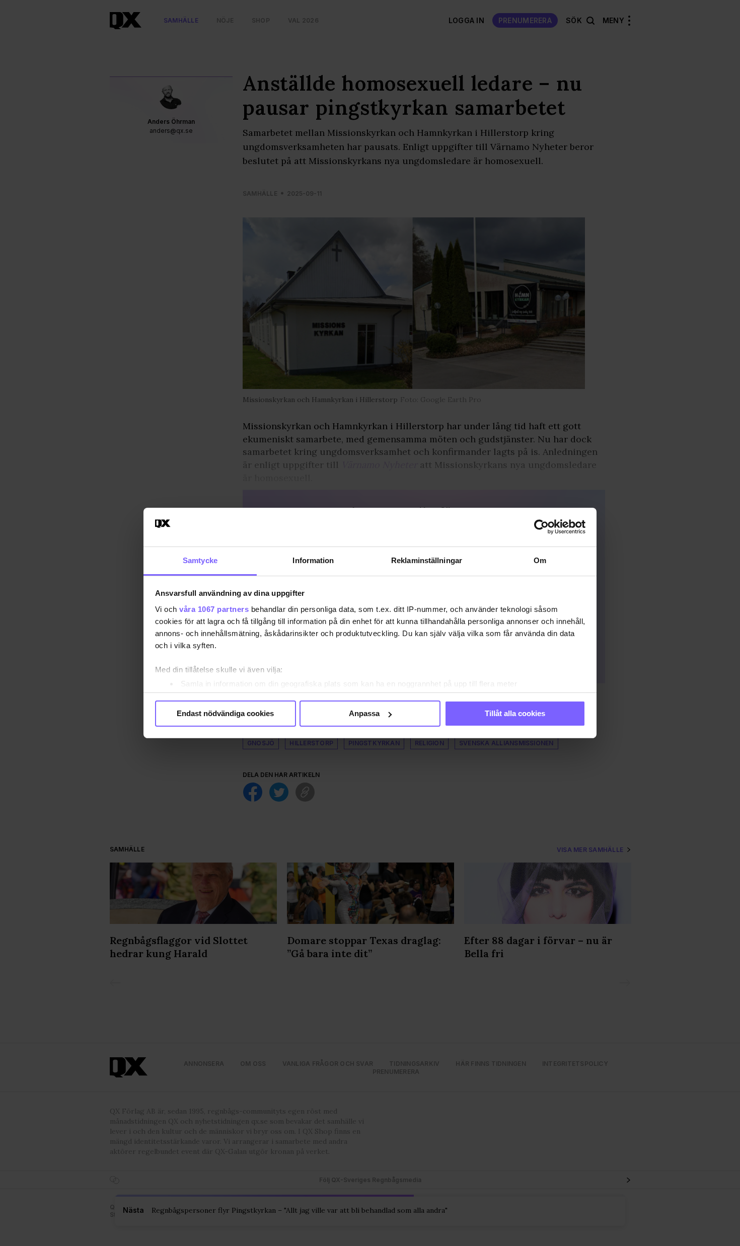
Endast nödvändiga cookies (225, 713)
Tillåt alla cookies (515, 713)
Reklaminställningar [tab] (426, 560)
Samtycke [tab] (200, 560)
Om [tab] (540, 560)
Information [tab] (313, 560)
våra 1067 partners (214, 609)
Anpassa (364, 713)
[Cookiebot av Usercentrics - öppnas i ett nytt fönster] (541, 526)
